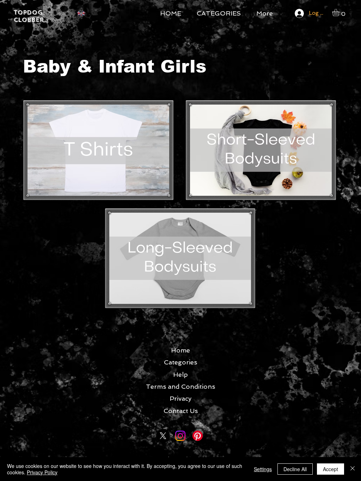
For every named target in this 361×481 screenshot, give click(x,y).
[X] (163, 436)
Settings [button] (263, 469)
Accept (330, 469)
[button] (340, 12)
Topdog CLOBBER (28, 16)
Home (180, 350)
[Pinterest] (197, 436)
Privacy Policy (42, 472)
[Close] (352, 469)
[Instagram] (180, 436)
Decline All (295, 469)
